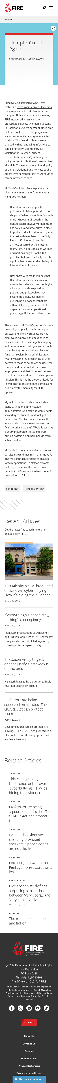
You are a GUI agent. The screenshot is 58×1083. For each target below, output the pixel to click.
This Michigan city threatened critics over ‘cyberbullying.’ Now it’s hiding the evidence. (28, 590)
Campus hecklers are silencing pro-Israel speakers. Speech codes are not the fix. (28, 841)
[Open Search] (44, 8)
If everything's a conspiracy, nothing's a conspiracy (26, 616)
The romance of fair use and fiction (28, 920)
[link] (14, 8)
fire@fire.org (19, 981)
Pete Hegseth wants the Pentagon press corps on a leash (30, 867)
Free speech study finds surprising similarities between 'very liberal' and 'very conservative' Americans (29, 894)
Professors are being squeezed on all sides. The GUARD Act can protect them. (25, 706)
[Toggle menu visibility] (51, 8)
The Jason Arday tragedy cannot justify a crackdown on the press (26, 663)
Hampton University (34, 488)
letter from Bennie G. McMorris (34, 107)
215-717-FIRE (38, 981)
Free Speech (12, 488)
